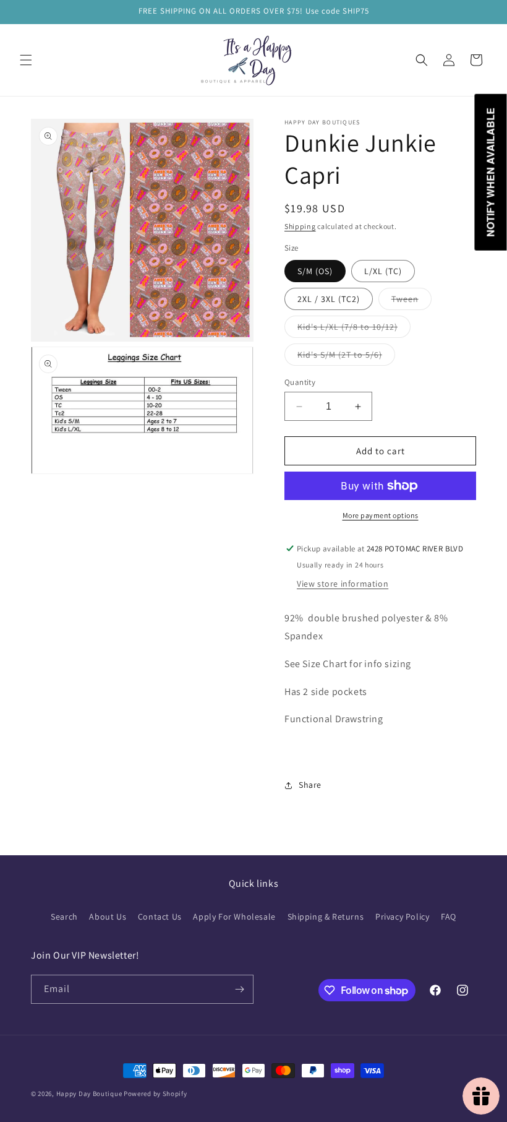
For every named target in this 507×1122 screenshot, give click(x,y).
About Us (107, 916)
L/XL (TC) (383, 271)
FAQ (448, 916)
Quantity (299, 382)
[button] (26, 60)
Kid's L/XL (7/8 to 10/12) (354, 329)
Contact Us (160, 916)
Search (64, 916)
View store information (342, 583)
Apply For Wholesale (234, 916)
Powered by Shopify (155, 1093)
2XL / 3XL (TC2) (328, 298)
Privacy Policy (402, 916)
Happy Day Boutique (89, 1093)
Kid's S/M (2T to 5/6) (346, 357)
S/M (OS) (315, 271)
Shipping (300, 226)
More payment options (381, 515)
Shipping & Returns (326, 916)
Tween (411, 301)
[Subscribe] (239, 989)
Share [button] (310, 784)
